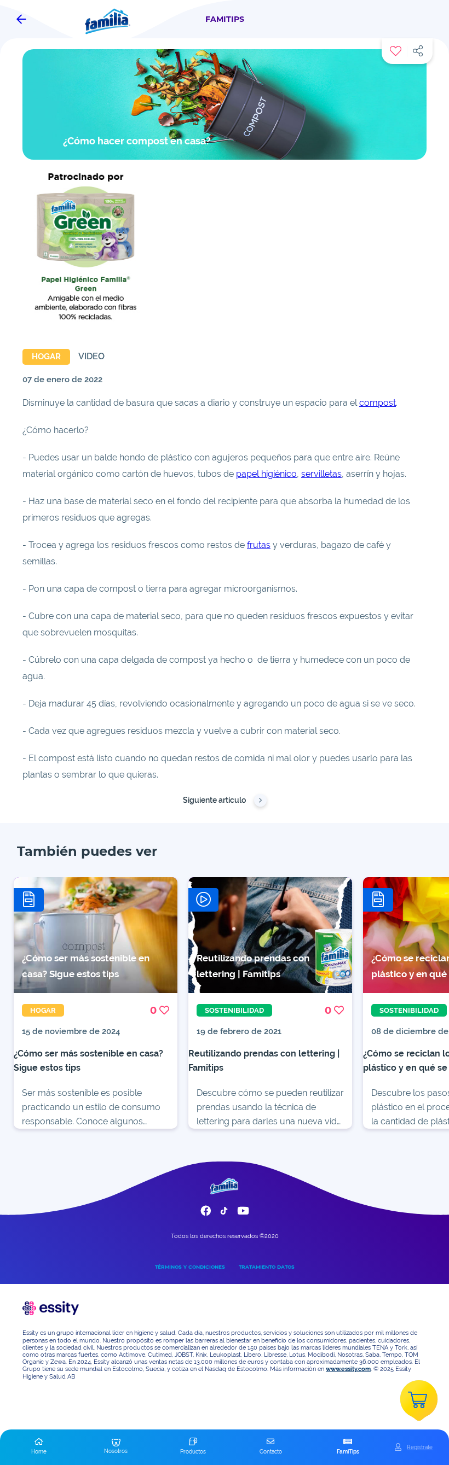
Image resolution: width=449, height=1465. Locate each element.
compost (377, 403)
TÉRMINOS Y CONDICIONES (190, 1267)
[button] (38, 1447)
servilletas (321, 474)
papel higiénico (266, 474)
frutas (258, 545)
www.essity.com (348, 1369)
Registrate (420, 1447)
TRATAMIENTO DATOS (267, 1267)
